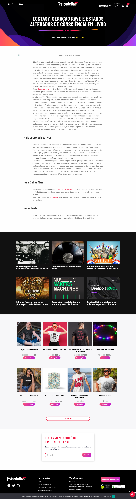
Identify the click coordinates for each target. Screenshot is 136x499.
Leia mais (105, 358)
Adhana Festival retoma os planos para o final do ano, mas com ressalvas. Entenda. (32, 304)
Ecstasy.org (54, 197)
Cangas (87, 484)
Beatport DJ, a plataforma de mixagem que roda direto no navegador (101, 304)
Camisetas (80, 484)
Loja (21, 4)
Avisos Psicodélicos (65, 189)
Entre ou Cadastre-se (76, 490)
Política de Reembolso (45, 491)
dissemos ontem (44, 89)
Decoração (73, 487)
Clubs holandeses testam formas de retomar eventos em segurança (103, 268)
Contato (40, 481)
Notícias (12, 4)
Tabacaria (88, 487)
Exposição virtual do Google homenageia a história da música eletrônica (66, 304)
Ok (113, 496)
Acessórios (72, 484)
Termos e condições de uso (47, 487)
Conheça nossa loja (110, 479)
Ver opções (29, 358)
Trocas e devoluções (44, 484)
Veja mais (68, 418)
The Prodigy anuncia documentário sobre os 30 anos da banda (32, 268)
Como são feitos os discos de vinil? (66, 267)
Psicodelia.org (68, 4)
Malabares (81, 487)
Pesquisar (103, 6)
